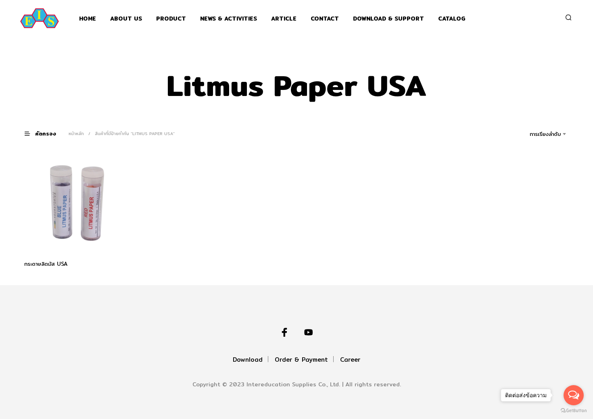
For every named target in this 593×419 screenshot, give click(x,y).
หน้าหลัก (76, 133)
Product (171, 19)
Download (248, 359)
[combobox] (534, 134)
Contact (325, 19)
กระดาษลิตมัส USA (46, 264)
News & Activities (228, 19)
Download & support (388, 19)
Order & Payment (301, 359)
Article (283, 19)
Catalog (452, 19)
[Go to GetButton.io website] (574, 410)
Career (350, 359)
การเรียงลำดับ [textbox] (545, 134)
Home (87, 19)
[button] (45, 133)
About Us (126, 19)
